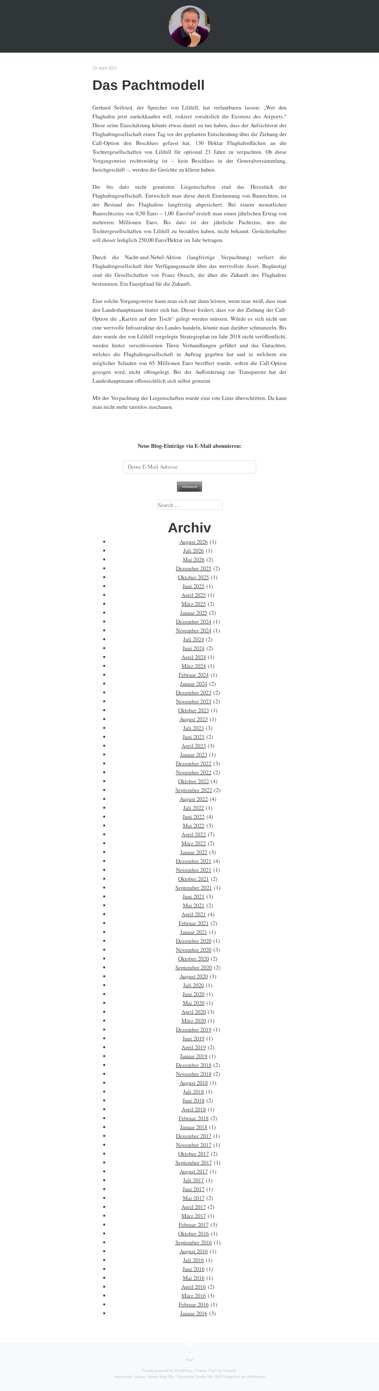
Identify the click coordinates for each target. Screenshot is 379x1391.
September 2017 (193, 1162)
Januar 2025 (193, 612)
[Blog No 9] (189, 26)
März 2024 (193, 666)
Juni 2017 (193, 1189)
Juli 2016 (193, 1260)
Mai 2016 (193, 1278)
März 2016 (193, 1295)
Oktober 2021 (193, 878)
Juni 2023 (193, 737)
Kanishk (229, 1371)
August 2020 (194, 976)
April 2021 (193, 914)
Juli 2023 (193, 728)
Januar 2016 (193, 1313)
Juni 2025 (193, 586)
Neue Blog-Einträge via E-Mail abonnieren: (190, 446)
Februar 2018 (194, 1118)
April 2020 (193, 1011)
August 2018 (194, 1082)
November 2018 (193, 1074)
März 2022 (193, 843)
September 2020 (193, 967)
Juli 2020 (193, 985)
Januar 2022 (193, 852)
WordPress (183, 1371)
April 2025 (193, 595)
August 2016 (194, 1251)
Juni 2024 (193, 648)
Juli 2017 (193, 1180)
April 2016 (193, 1286)
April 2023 (193, 745)
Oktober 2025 (193, 577)
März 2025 (193, 604)
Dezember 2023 (193, 692)
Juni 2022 (193, 816)
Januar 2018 (193, 1127)
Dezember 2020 (193, 941)
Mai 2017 (193, 1198)
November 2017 (193, 1144)
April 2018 (193, 1109)
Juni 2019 (193, 1038)
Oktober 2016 (193, 1233)
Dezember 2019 (193, 1029)
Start (189, 1360)
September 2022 (193, 790)
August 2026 (194, 541)
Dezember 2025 (193, 568)
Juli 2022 (193, 807)
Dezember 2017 (193, 1136)
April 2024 (193, 657)
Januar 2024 (193, 683)
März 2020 (193, 1020)
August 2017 (194, 1171)
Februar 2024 (194, 674)
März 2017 (193, 1215)
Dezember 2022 (193, 763)
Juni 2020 (193, 994)
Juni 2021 (193, 896)
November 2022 (193, 772)
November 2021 (193, 870)
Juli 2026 (193, 550)
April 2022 (193, 834)
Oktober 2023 (193, 710)
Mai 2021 (193, 905)
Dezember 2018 (193, 1065)
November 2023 (193, 701)
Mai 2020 (193, 1003)
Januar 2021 (193, 932)
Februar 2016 (194, 1304)
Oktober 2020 (193, 958)
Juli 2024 (193, 639)
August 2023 (194, 719)
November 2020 (193, 949)
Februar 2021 (194, 923)
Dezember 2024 (193, 621)
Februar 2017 (194, 1224)
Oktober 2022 (193, 781)
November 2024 (193, 630)
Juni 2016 (193, 1269)
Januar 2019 (193, 1056)
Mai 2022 (193, 825)
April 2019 (193, 1047)
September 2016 (193, 1242)
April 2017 (193, 1207)
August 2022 (194, 799)
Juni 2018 (193, 1100)
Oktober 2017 (193, 1153)
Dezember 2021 (193, 861)
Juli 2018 (193, 1091)
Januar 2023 (193, 754)
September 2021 (193, 887)
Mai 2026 (193, 559)
